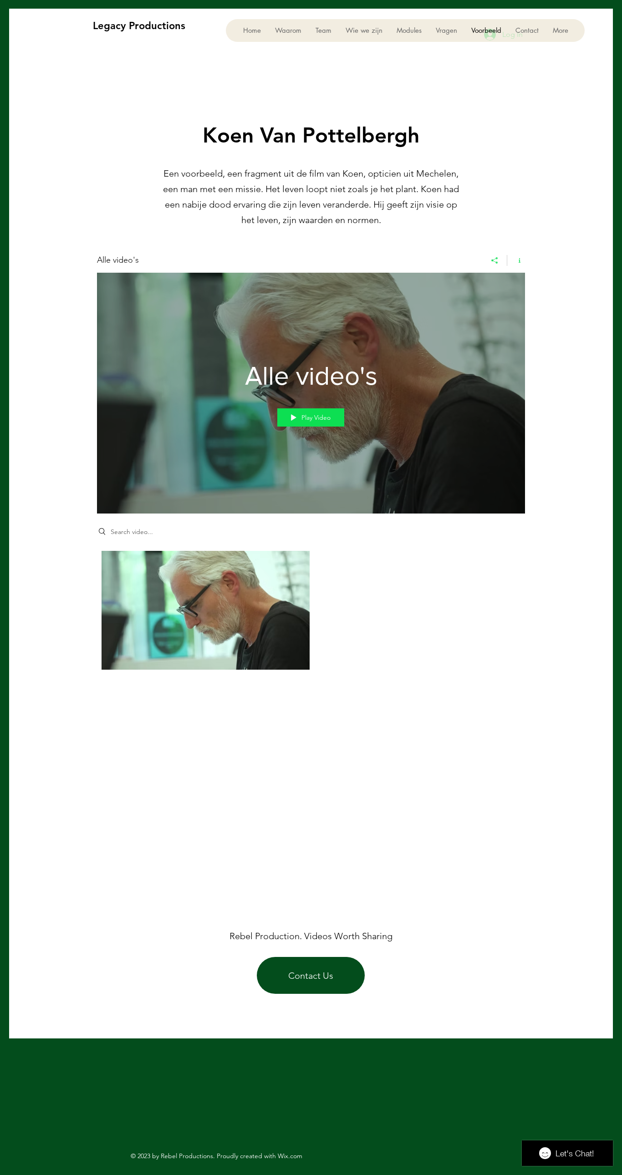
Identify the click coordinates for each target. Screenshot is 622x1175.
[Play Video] (205, 610)
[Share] (494, 260)
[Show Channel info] (516, 260)
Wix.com (290, 1156)
